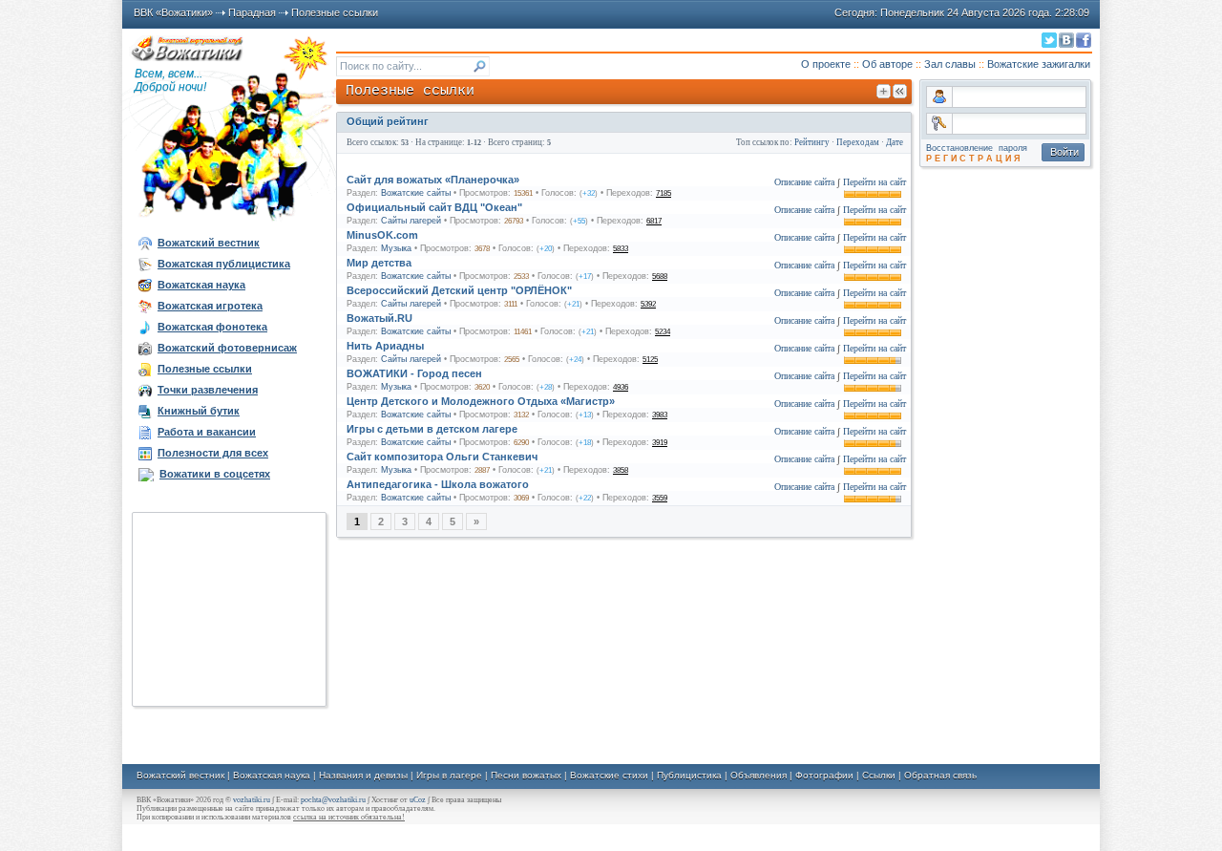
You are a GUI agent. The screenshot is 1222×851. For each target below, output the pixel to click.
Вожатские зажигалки (1038, 64)
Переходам (857, 142)
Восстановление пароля (976, 148)
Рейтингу (812, 142)
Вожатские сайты (416, 193)
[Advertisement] (229, 609)
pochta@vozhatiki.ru (333, 800)
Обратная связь (940, 775)
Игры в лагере (449, 775)
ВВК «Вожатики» (173, 12)
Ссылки (878, 775)
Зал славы (950, 64)
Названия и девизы (363, 775)
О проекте (826, 64)
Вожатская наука (271, 775)
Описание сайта (804, 182)
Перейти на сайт (874, 182)
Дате (894, 142)
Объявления (758, 775)
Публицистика (689, 775)
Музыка (396, 248)
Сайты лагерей (411, 220)
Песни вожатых (526, 775)
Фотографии (824, 775)
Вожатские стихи (609, 775)
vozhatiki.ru (251, 800)
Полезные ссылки (334, 12)
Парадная (252, 12)
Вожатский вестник (180, 775)
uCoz (418, 800)
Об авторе (887, 64)
